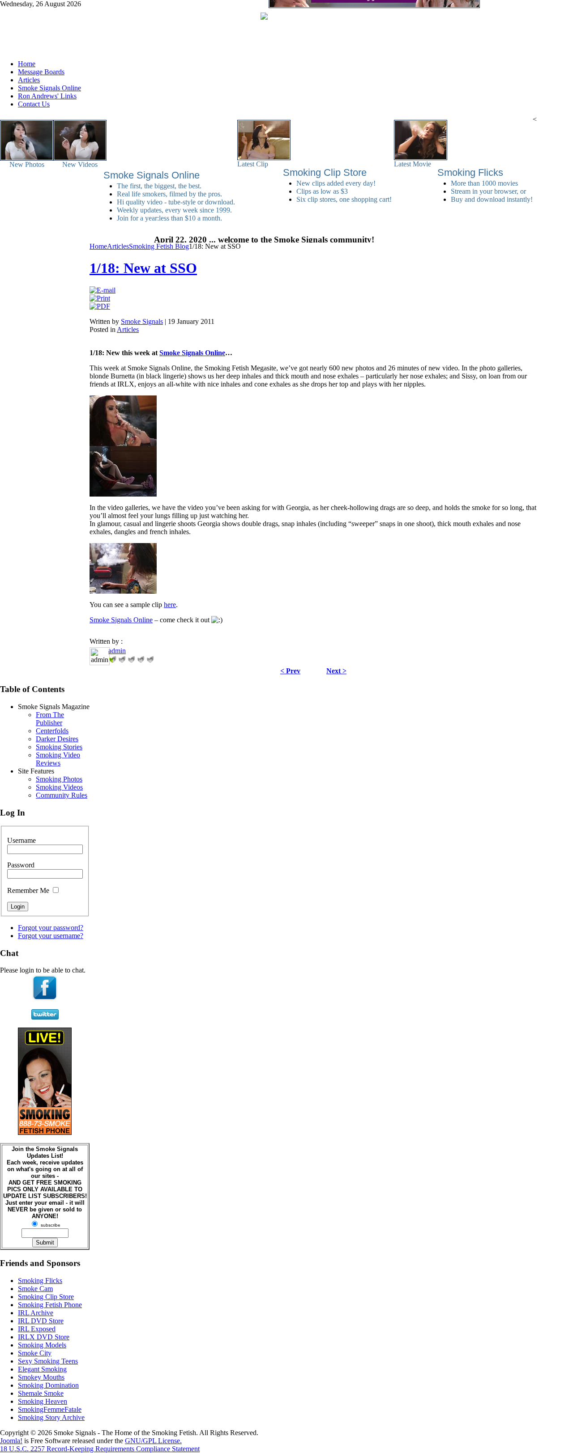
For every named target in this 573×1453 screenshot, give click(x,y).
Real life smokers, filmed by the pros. (169, 194)
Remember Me (28, 890)
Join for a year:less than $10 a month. (169, 218)
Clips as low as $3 (322, 191)
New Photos (26, 164)
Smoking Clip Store (325, 172)
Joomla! (11, 1441)
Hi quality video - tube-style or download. (176, 202)
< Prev (290, 671)
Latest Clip (252, 164)
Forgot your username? (50, 935)
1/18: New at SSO (143, 268)
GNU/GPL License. (153, 1441)
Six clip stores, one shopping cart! (344, 199)
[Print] (100, 298)
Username (21, 840)
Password (20, 865)
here (170, 604)
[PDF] (100, 306)
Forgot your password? (50, 927)
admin (117, 650)
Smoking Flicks (470, 172)
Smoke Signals (142, 321)
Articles (128, 329)
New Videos (80, 164)
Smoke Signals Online (151, 175)
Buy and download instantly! (492, 199)
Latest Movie (412, 164)
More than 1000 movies (484, 183)
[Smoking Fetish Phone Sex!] (45, 1132)
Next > (336, 671)
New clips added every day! (336, 183)
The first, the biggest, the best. (159, 186)
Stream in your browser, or (488, 191)
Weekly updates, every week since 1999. (174, 210)
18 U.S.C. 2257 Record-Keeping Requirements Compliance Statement (100, 1449)
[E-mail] (102, 290)
